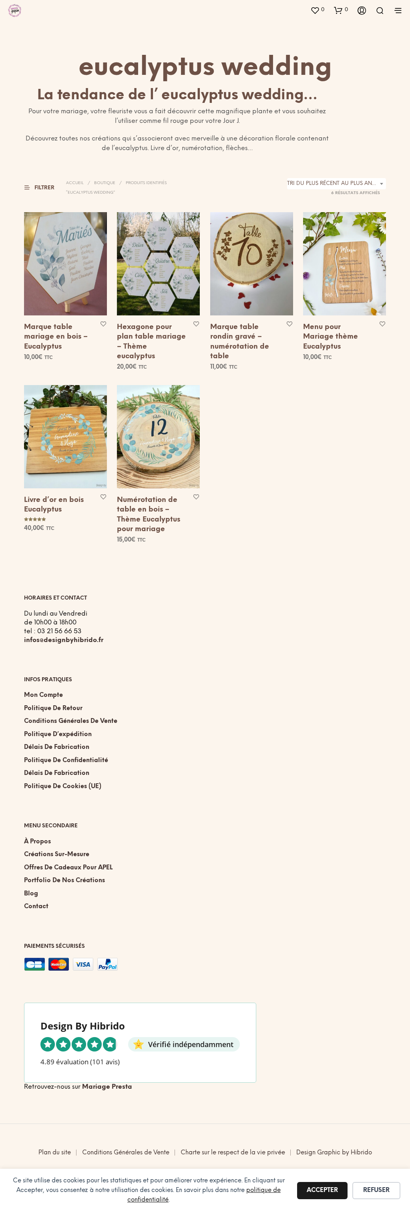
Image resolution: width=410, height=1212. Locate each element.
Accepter (322, 1190)
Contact (36, 906)
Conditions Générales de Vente (70, 721)
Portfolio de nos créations (64, 880)
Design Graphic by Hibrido (334, 1153)
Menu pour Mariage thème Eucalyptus (330, 336)
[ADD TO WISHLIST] (103, 323)
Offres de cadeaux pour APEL (68, 868)
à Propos (37, 842)
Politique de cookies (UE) (62, 786)
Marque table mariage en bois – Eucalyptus (56, 336)
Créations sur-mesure (56, 854)
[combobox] (336, 183)
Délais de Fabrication (56, 747)
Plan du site (54, 1153)
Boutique (104, 183)
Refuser (376, 1190)
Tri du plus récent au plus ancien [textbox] (335, 183)
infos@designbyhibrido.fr (63, 640)
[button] (317, 10)
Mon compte (43, 695)
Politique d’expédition (58, 734)
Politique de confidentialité (66, 760)
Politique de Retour (53, 708)
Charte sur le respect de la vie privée (233, 1153)
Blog (31, 894)
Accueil (75, 183)
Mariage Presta (107, 1087)
